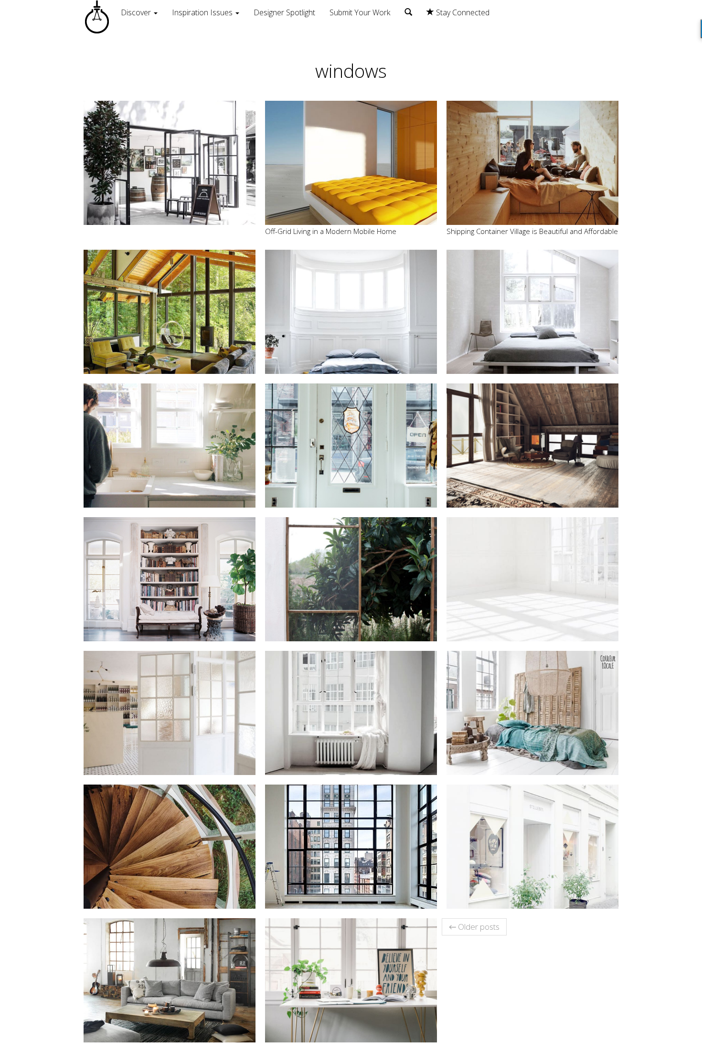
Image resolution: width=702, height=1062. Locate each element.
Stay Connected (461, 12)
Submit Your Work (360, 12)
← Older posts (474, 926)
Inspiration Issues (203, 12)
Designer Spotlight (284, 12)
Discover (137, 12)
